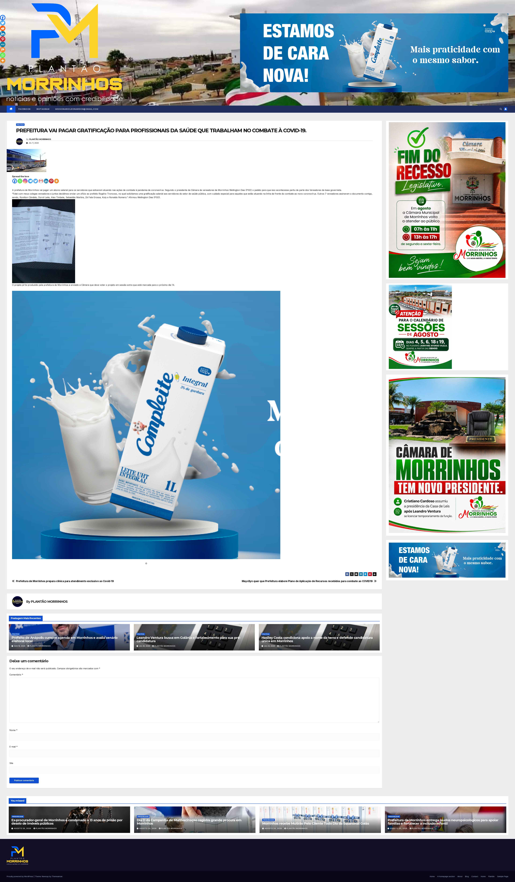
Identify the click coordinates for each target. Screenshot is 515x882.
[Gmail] (40, 181)
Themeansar (57, 876)
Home (432, 876)
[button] (501, 109)
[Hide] (1, 66)
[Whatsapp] (20, 181)
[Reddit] (2, 28)
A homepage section (446, 876)
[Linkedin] (46, 181)
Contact (474, 876)
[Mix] (2, 49)
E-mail (13, 746)
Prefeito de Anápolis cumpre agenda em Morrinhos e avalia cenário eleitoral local (64, 639)
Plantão (491, 876)
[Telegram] (30, 181)
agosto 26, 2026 (23, 828)
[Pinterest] (51, 181)
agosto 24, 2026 (148, 828)
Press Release (17, 816)
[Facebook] (14, 181)
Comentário (16, 674)
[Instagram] (25, 181)
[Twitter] (35, 181)
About (459, 876)
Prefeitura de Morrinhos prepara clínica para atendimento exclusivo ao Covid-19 (65, 581)
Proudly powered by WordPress (20, 876)
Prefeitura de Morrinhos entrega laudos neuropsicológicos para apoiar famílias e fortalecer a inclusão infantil (443, 821)
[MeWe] (2, 44)
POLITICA (20, 124)
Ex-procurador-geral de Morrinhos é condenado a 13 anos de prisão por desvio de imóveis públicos (66, 821)
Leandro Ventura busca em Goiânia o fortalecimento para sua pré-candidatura (188, 639)
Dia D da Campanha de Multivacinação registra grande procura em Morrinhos (189, 821)
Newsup (45, 876)
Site (11, 763)
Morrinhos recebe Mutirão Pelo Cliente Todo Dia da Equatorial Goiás (315, 823)
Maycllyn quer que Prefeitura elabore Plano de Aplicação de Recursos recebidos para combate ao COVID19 (307, 581)
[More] (56, 181)
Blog (467, 876)
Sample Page (502, 876)
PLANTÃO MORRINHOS (40, 139)
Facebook (24, 109)
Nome (13, 730)
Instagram (42, 109)
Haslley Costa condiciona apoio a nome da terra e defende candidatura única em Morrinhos (317, 639)
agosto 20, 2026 (399, 828)
